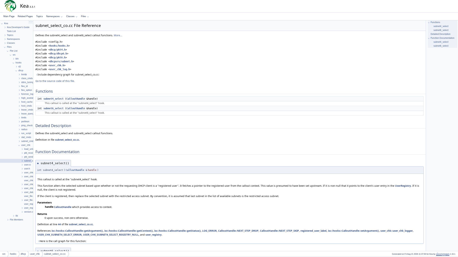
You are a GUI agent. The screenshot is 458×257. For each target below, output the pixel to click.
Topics (39, 16)
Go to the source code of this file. (55, 81)
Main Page (8, 16)
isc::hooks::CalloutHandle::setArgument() (353, 230)
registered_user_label (313, 230)
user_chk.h (57, 65)
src (4, 254)
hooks (13, 254)
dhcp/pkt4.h (57, 49)
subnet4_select (53, 98)
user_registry (153, 234)
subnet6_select (53, 108)
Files (83, 16)
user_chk (35, 254)
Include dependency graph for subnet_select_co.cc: (68, 74)
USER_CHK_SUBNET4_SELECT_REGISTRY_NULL (111, 234)
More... (118, 35)
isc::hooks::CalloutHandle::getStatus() (177, 230)
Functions (435, 22)
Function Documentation (442, 38)
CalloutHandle (75, 98)
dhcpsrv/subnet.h (61, 61)
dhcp (23, 254)
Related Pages (25, 16)
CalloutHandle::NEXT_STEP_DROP (238, 230)
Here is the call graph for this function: (63, 241)
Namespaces (53, 16)
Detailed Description (440, 34)
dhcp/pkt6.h (57, 57)
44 (59, 224)
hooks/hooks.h (59, 45)
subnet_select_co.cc (67, 139)
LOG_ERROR (209, 230)
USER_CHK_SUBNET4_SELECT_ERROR (59, 234)
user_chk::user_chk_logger (396, 230)
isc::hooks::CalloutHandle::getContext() (128, 230)
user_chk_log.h (60, 69)
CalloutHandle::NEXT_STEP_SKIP (279, 230)
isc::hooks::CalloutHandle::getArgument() (77, 230)
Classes (70, 16)
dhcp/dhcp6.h (58, 53)
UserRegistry (403, 185)
